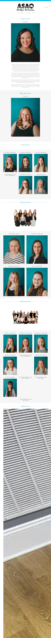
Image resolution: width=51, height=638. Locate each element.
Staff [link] (33, 12)
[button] (22, 12)
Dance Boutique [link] (28, 12)
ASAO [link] (18, 12)
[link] (25, 7)
